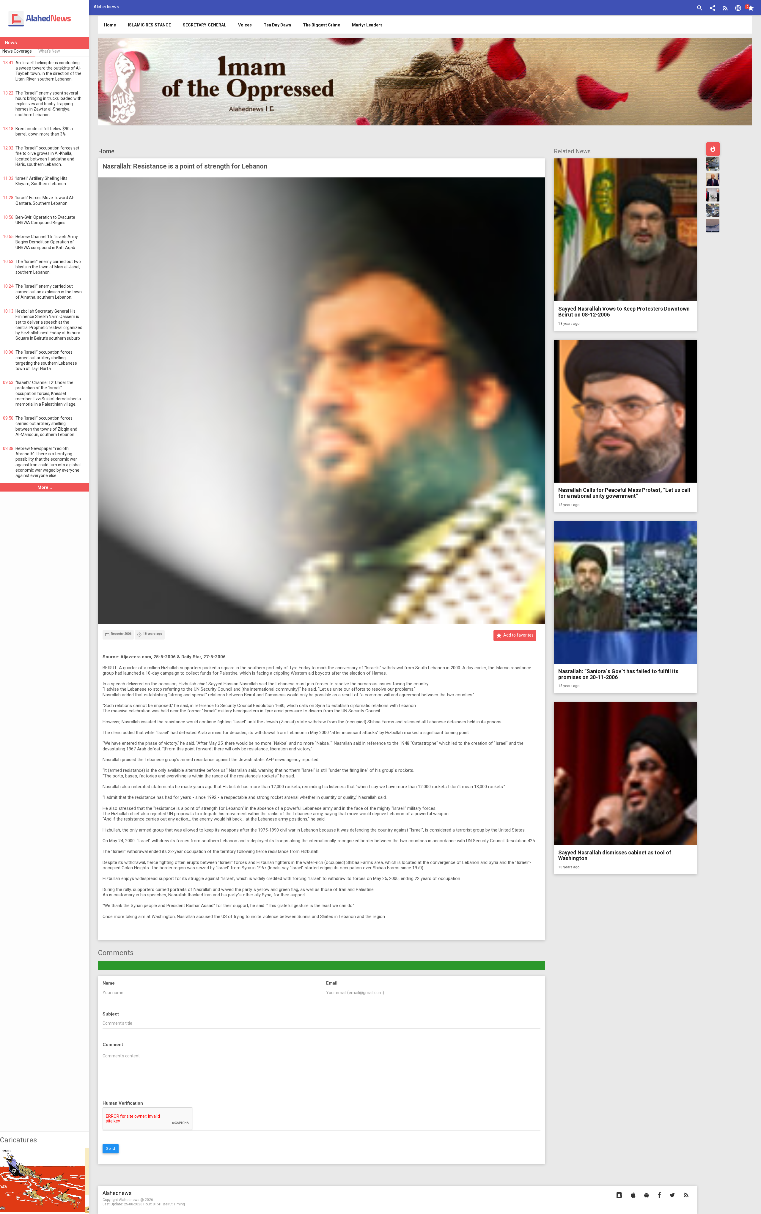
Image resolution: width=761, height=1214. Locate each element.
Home (106, 151)
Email (331, 983)
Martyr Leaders (367, 25)
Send (110, 1148)
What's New (49, 51)
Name (109, 983)
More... (44, 487)
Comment (113, 1044)
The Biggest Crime (321, 25)
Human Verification (123, 1103)
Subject (111, 1014)
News (11, 42)
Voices (245, 25)
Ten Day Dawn (277, 25)
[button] (712, 8)
